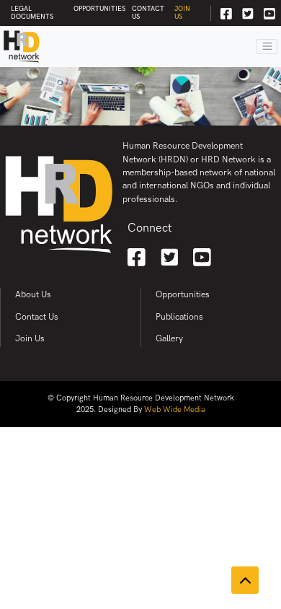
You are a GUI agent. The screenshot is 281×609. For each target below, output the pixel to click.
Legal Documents (32, 12)
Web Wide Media (174, 409)
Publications (179, 317)
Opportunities (99, 8)
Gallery (169, 338)
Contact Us (148, 12)
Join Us (182, 12)
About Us (33, 294)
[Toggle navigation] (267, 47)
